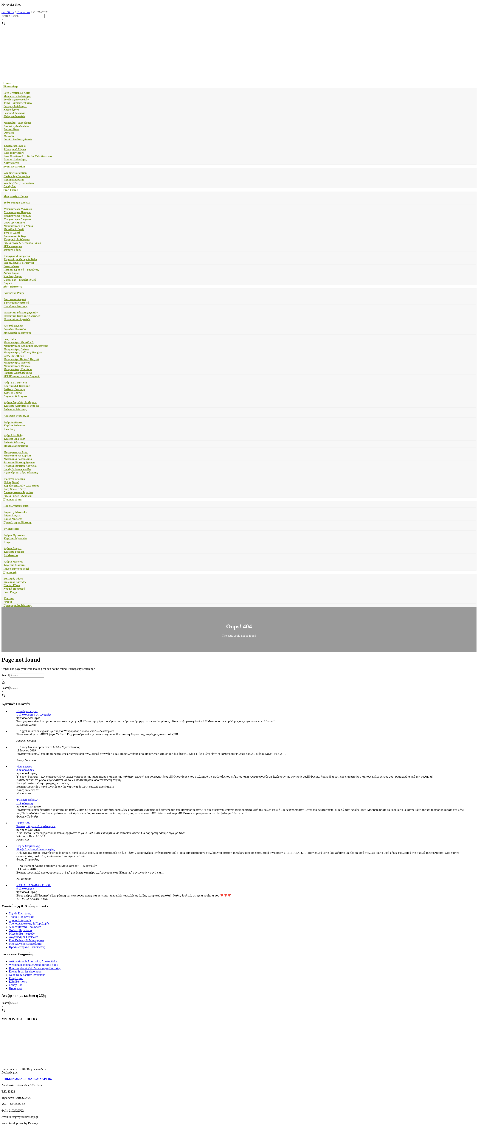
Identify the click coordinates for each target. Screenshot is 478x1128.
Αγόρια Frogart (12, 548)
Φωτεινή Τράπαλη (27, 799)
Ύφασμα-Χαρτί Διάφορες (18, 372)
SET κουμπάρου (13, 246)
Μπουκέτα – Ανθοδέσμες (17, 96)
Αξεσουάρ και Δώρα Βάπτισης (21, 472)
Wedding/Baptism (14, 179)
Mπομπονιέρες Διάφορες (17, 219)
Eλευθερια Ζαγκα (27, 711)
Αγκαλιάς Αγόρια (13, 325)
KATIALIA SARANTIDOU (33, 885)
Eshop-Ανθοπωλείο (14, 116)
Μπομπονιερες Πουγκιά (17, 212)
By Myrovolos (11, 528)
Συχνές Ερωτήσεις (20, 913)
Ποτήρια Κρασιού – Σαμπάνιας (21, 269)
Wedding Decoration (15, 173)
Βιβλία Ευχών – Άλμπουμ (18, 496)
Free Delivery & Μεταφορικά (26, 940)
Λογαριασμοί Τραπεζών (23, 937)
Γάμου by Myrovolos (15, 512)
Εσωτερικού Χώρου (15, 146)
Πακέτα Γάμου (12, 585)
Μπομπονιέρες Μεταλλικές (19, 342)
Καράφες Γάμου (13, 276)
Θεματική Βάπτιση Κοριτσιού (20, 465)
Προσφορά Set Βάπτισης (18, 605)
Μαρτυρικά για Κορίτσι (17, 455)
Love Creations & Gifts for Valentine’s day (28, 156)
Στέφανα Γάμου (12, 249)
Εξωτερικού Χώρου (15, 149)
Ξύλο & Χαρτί (12, 232)
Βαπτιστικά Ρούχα (14, 293)
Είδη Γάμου (10, 189)
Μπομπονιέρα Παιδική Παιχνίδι (21, 359)
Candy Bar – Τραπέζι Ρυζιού (20, 279)
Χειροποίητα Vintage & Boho (20, 259)
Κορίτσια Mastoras (14, 565)
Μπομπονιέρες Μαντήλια (18, 209)
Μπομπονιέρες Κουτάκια (18, 369)
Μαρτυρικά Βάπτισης (16, 446)
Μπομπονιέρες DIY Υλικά (18, 226)
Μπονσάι (9, 136)
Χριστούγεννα (11, 109)
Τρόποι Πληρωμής (20, 920)
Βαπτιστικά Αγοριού (15, 299)
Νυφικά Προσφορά (14, 588)
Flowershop (10, 86)
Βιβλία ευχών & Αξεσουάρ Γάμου (22, 243)
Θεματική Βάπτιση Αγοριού (19, 462)
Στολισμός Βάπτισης (15, 582)
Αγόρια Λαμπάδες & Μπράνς (20, 402)
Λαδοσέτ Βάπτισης (14, 442)
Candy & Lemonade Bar (17, 469)
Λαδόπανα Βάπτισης (15, 409)
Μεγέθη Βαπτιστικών (22, 933)
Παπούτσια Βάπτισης (15, 306)
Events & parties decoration (25, 971)
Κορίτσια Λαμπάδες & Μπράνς (21, 405)
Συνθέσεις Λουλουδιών (16, 99)
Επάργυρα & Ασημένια (17, 256)
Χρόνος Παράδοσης (21, 930)
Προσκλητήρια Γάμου (16, 505)
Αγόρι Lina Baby (13, 435)
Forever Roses (11, 129)
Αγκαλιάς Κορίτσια (15, 329)
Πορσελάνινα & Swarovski (19, 262)
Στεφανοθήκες (11, 266)
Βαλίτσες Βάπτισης (14, 389)
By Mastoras (11, 555)
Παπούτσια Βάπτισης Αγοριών (21, 312)
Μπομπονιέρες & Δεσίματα (25, 943)
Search (5, 15)
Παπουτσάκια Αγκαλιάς (17, 319)
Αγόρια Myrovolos (14, 535)
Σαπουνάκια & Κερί (15, 236)
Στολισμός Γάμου (13, 578)
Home (7, 83)
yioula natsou (24, 766)
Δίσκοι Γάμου (11, 273)
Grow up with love (14, 222)
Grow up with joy (14, 356)
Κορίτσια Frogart (14, 551)
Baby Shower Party (15, 489)
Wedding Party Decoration (19, 183)
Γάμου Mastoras (13, 519)
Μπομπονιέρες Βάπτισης (17, 332)
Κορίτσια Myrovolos (15, 538)
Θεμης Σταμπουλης (28, 846)
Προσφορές (10, 572)
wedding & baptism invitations (27, 974)
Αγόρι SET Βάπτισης (15, 382)
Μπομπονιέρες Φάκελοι (17, 366)
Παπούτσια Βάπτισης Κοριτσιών (22, 316)
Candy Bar (10, 186)
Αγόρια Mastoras (13, 561)
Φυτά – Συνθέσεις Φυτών (18, 103)
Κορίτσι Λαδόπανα (14, 425)
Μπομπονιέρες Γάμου (16, 196)
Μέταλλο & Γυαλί (14, 229)
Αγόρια (8, 601)
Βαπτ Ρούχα (10, 592)
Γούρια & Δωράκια (14, 113)
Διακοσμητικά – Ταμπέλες (18, 492)
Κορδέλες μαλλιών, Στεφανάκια (21, 485)
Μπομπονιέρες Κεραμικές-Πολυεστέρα (26, 345)
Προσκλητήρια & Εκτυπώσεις (27, 947)
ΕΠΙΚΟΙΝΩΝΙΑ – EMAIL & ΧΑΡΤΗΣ (26, 1078)
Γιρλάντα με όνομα (14, 479)
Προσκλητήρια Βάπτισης (18, 522)
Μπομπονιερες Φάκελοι (17, 215)
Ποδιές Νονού (11, 482)
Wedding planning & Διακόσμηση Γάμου (33, 964)
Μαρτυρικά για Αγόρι (16, 452)
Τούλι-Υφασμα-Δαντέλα (17, 202)
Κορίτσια (9, 598)
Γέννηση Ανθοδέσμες (15, 106)
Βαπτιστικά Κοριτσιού (16, 302)
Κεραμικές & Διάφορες (17, 239)
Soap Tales (10, 339)
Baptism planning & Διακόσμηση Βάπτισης (34, 968)
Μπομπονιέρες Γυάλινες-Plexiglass (23, 352)
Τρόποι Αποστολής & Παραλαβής (29, 923)
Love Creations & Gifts (17, 92)
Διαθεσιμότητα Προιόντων (25, 926)
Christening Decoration (17, 176)
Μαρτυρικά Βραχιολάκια (18, 459)
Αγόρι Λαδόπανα (13, 422)
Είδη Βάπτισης (12, 286)
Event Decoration (14, 166)
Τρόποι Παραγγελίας (21, 916)
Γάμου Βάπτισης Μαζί (16, 568)
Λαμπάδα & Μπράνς (15, 396)
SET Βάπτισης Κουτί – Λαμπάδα (22, 376)
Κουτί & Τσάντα (13, 392)
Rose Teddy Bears (14, 152)
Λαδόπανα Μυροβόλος (16, 415)
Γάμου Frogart (12, 515)
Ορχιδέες (9, 132)
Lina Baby (9, 429)
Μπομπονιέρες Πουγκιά (17, 362)
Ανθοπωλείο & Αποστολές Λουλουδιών (33, 961)
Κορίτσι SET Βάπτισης (17, 386)
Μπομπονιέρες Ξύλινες (16, 349)
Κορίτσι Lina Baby (14, 438)
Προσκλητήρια (12, 499)
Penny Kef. (23, 822)
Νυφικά (8, 283)
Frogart (8, 542)
